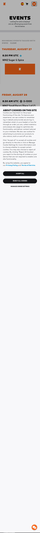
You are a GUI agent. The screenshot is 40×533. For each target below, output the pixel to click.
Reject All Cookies (20, 181)
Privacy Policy (12, 165)
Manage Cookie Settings (20, 186)
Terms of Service (28, 165)
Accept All (20, 173)
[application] (34, 527)
